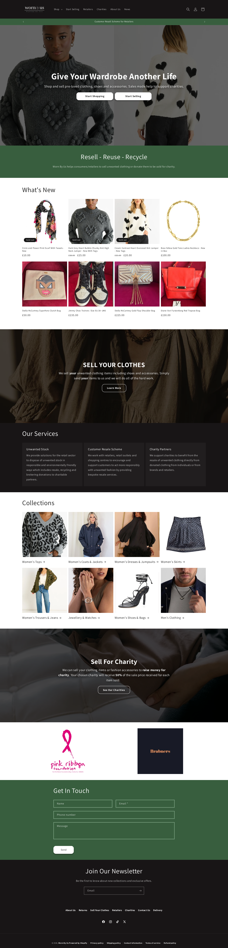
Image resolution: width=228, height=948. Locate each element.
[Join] (140, 891)
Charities (130, 910)
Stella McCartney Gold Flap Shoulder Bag (135, 310)
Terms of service (153, 943)
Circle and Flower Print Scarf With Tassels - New (43, 249)
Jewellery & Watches (82, 618)
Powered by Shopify (78, 943)
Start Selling (133, 96)
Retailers (117, 910)
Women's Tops (32, 562)
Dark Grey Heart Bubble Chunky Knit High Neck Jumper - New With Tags (88, 249)
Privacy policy (96, 943)
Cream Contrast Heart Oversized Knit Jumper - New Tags (136, 249)
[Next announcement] (204, 22)
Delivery (157, 910)
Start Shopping (94, 96)
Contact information (133, 943)
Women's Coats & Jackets (85, 562)
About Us (71, 910)
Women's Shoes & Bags (130, 618)
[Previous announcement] (23, 22)
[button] (58, 9)
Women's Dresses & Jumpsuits (135, 562)
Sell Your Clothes (99, 910)
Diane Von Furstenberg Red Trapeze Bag (180, 310)
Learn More (114, 388)
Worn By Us (63, 943)
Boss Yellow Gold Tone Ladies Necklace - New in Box (183, 249)
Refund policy (170, 943)
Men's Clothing (171, 618)
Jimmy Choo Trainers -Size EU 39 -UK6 (87, 310)
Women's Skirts (171, 562)
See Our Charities (114, 689)
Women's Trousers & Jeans (40, 618)
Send (64, 849)
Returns (83, 910)
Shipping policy (114, 943)
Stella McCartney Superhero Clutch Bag (41, 310)
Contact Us (144, 910)
